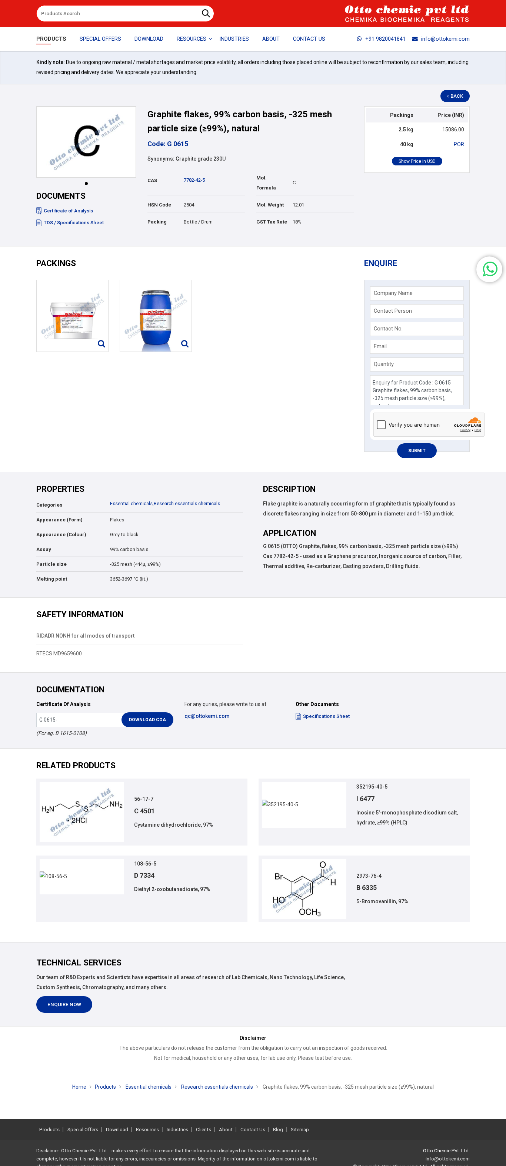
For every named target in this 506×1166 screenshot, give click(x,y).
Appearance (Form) (59, 519)
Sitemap (300, 1129)
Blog (278, 1129)
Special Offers (100, 39)
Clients (203, 1129)
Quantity (384, 364)
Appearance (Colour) (61, 534)
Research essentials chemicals (187, 503)
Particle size (51, 564)
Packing (157, 222)
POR (459, 144)
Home (79, 1087)
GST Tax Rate (271, 222)
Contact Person (393, 311)
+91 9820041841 (385, 39)
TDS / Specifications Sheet (74, 222)
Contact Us (309, 39)
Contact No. (388, 328)
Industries (234, 39)
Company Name (393, 293)
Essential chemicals (131, 503)
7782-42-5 (194, 180)
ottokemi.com (278, 1159)
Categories (49, 505)
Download (148, 39)
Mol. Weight (270, 205)
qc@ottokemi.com (207, 716)
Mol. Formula (266, 183)
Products (51, 39)
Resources (147, 1129)
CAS (152, 180)
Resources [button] (191, 39)
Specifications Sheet (326, 716)
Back (456, 96)
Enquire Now (64, 1004)
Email (380, 346)
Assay (43, 549)
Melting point (51, 579)
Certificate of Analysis (68, 211)
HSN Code (159, 205)
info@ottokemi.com (445, 39)
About (271, 39)
